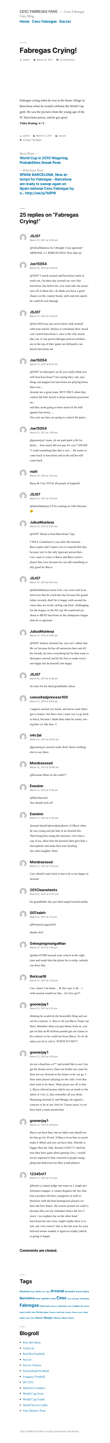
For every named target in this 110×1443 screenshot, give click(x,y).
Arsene (79, 1291)
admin (26, 59)
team (28, 1318)
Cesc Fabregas (44, 21)
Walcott (39, 1318)
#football (24, 1291)
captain (45, 1298)
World (64, 1318)
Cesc (61, 1297)
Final (42, 1306)
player (46, 1312)
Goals (47, 1306)
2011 (43, 1292)
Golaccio (28, 1348)
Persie (40, 1312)
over (34, 1312)
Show (74, 1312)
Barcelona (27, 1298)
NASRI (28, 1312)
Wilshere (57, 1318)
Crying (26, 140)
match (22, 1312)
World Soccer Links (35, 1405)
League (76, 1306)
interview (62, 1306)
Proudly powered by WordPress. (62, 1431)
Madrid (86, 1306)
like (81, 1306)
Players (52, 1312)
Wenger (48, 1317)
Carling (53, 1299)
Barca (86, 1291)
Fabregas (36, 140)
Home (25, 21)
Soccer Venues (32, 1365)
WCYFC (28, 1382)
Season (68, 1312)
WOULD (71, 1318)
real (58, 1312)
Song (85, 1312)
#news (32, 1292)
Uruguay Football (34, 1377)
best (38, 1298)
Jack (70, 1306)
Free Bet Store (32, 1342)
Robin (62, 1312)
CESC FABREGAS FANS (38, 11)
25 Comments (67, 59)
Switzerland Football (36, 1371)
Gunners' (53, 1306)
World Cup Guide (34, 1399)
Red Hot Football (34, 1354)
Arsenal (57, 1291)
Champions (84, 1299)
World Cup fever (33, 1394)
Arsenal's (70, 1291)
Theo (32, 1318)
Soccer (65, 21)
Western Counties (34, 1388)
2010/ (38, 1291)
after (48, 1292)
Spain (22, 1318)
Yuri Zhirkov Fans (34, 1411)
